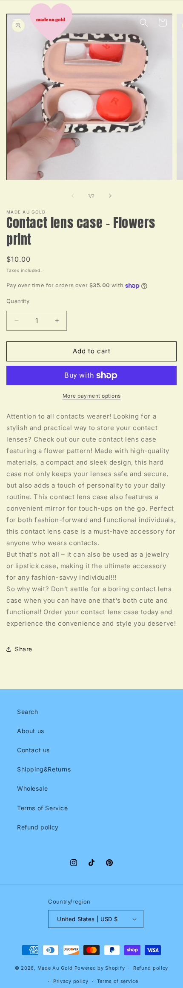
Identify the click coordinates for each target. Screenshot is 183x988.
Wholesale (32, 788)
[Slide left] (72, 195)
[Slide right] (110, 195)
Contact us (33, 750)
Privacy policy (71, 981)
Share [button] (23, 649)
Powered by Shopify (99, 968)
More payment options (92, 396)
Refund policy (38, 827)
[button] (17, 22)
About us (30, 730)
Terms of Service (42, 808)
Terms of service (117, 981)
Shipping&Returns (44, 769)
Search (27, 711)
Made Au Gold (55, 968)
